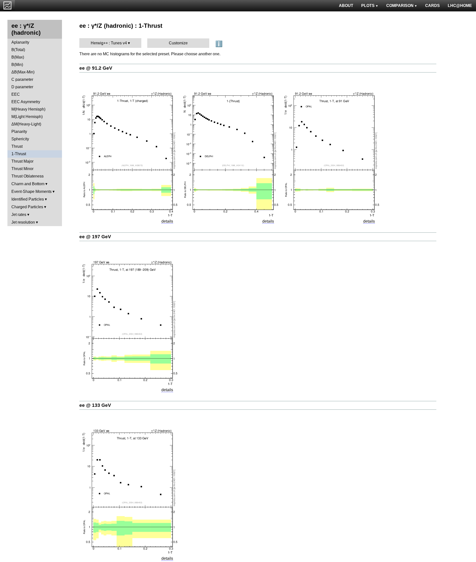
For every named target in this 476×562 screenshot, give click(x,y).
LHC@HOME (460, 5)
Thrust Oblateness (27, 176)
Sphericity (20, 139)
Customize (178, 43)
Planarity (19, 131)
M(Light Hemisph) (27, 117)
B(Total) (18, 50)
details (167, 221)
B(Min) (17, 64)
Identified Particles (27, 199)
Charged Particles (27, 207)
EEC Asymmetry (25, 102)
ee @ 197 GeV (95, 236)
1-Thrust (18, 154)
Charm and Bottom (27, 184)
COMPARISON (400, 5)
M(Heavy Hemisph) (28, 109)
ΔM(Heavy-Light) (26, 124)
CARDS (432, 5)
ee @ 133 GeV (95, 405)
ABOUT (346, 5)
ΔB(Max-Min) (22, 72)
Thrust (17, 146)
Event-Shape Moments (31, 191)
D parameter (22, 87)
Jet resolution (23, 222)
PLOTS (368, 5)
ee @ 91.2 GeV (95, 68)
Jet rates (18, 214)
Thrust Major (22, 161)
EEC (15, 94)
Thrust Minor (22, 169)
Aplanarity (20, 42)
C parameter (22, 79)
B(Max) (17, 57)
